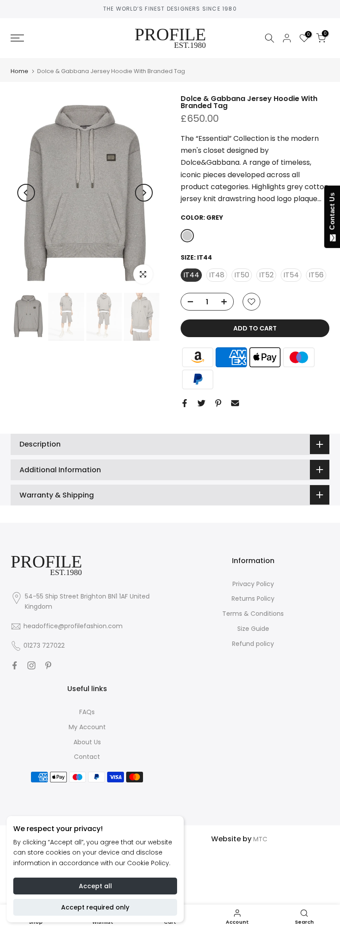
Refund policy (253, 643)
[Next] (144, 193)
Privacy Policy (253, 583)
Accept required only (95, 907)
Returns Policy (253, 598)
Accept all (95, 886)
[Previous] (26, 193)
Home (19, 71)
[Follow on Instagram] (31, 665)
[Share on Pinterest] (218, 403)
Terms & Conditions (253, 613)
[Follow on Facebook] (15, 665)
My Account (87, 727)
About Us (87, 742)
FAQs (87, 711)
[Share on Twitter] (201, 403)
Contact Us (332, 213)
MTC (260, 839)
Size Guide (253, 628)
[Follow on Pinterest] (48, 665)
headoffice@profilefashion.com (73, 626)
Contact (87, 756)
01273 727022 (44, 645)
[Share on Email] (235, 403)
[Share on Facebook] (185, 403)
